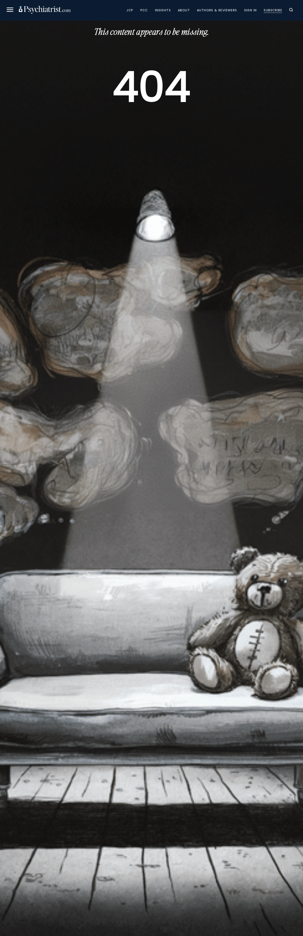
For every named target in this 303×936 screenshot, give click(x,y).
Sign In (250, 10)
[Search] (291, 10)
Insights (163, 10)
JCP (129, 10)
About (184, 10)
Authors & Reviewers (217, 10)
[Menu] (10, 10)
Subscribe (273, 10)
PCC (144, 10)
